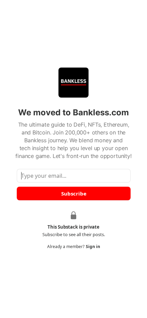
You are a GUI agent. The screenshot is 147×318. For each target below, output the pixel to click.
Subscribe (73, 193)
